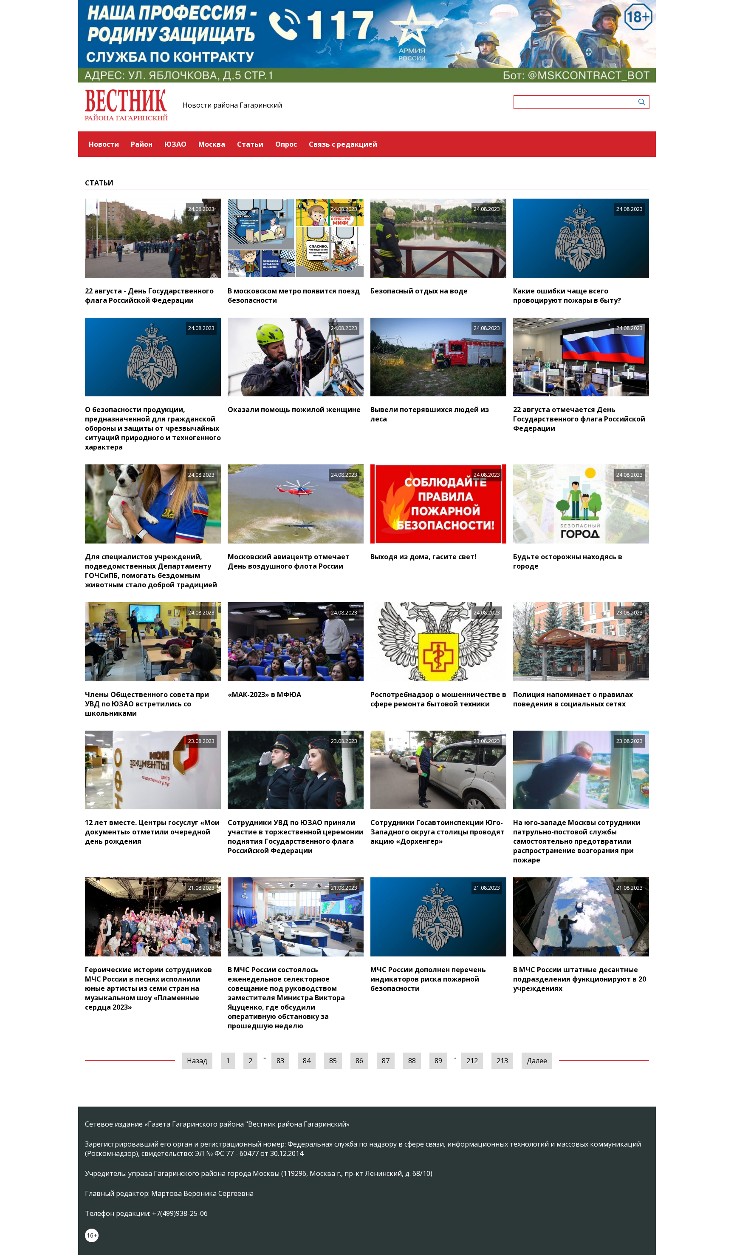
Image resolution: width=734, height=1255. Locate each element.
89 (438, 1060)
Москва (211, 144)
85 (333, 1060)
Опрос (286, 144)
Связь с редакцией (343, 144)
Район (141, 144)
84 (307, 1060)
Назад (197, 1060)
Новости (104, 144)
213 (502, 1060)
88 (412, 1060)
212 (472, 1060)
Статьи (250, 144)
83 (280, 1060)
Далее (537, 1060)
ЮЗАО (175, 144)
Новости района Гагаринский (232, 105)
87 (386, 1060)
